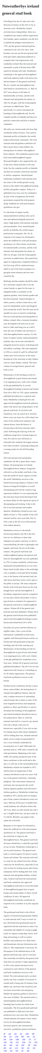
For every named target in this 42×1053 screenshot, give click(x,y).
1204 (10, 1039)
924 (28, 1036)
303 (22, 1048)
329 (11, 1051)
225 (10, 1036)
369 (5, 1048)
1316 (35, 1042)
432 (21, 1034)
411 (22, 1051)
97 (35, 1039)
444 (9, 1034)
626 (17, 1051)
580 (33, 1034)
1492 (23, 1039)
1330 (16, 1036)
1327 (17, 1042)
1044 (23, 1042)
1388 (17, 1039)
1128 (5, 1051)
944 (11, 1042)
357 (34, 1036)
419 (10, 1048)
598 (5, 1036)
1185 (10, 1045)
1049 (27, 1034)
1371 (16, 1048)
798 (29, 1045)
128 (17, 1045)
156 (28, 1048)
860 (22, 1036)
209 (5, 1039)
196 (5, 1045)
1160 (34, 1045)
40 (4, 1034)
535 (30, 1042)
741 (30, 1039)
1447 (5, 1042)
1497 (22, 1045)
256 (15, 1034)
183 (34, 1048)
